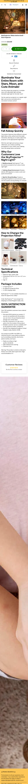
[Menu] (2, 5)
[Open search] (5, 4)
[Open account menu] (22, 4)
